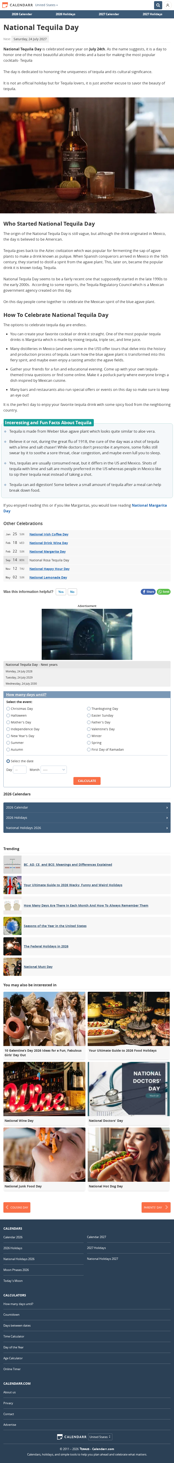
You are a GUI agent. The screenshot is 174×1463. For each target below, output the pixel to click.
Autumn (17, 749)
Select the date (22, 761)
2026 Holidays (65, 14)
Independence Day (25, 729)
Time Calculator (13, 1336)
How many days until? (26, 694)
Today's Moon (13, 1281)
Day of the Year (13, 1347)
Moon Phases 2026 (16, 1270)
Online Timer (12, 1369)
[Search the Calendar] (158, 5)
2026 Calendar (22, 14)
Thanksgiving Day (105, 708)
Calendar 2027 (96, 1237)
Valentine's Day (103, 729)
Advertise (9, 1425)
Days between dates (17, 1325)
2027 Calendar (109, 14)
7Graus (84, 1449)
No (72, 592)
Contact (8, 1414)
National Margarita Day (47, 551)
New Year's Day (22, 736)
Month (35, 769)
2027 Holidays (152, 14)
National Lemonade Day (48, 577)
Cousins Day (19, 1207)
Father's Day (101, 722)
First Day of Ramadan (108, 749)
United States (45, 5)
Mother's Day (21, 722)
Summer (17, 742)
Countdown (11, 1315)
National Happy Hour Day (49, 569)
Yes (61, 592)
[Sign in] (168, 5)
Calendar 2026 (12, 1237)
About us (9, 1392)
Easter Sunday (102, 715)
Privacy (8, 1403)
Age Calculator (13, 1358)
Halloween (19, 715)
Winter (97, 736)
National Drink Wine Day (48, 543)
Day (9, 769)
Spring (97, 742)
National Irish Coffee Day (48, 534)
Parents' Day (153, 1207)
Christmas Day (22, 708)
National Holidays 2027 (102, 1259)
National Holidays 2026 (23, 828)
